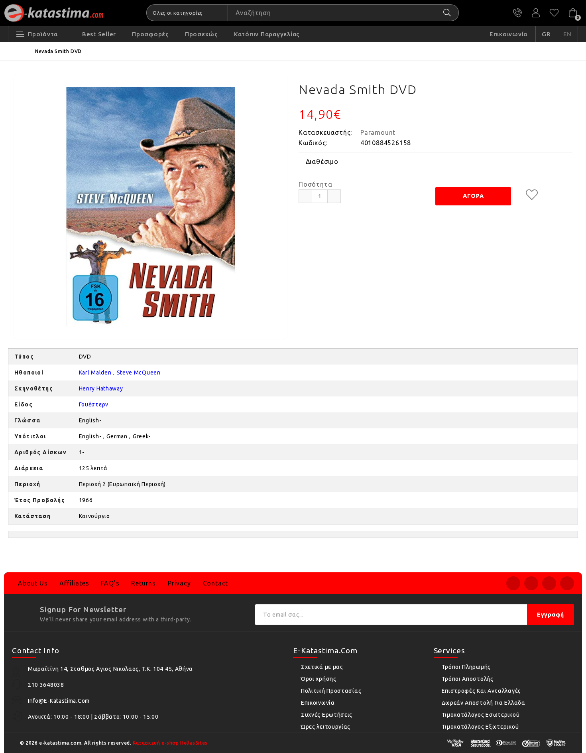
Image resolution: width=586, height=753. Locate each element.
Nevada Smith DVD (58, 51)
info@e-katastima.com (59, 701)
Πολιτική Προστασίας (331, 691)
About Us (32, 583)
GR (546, 34)
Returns (143, 583)
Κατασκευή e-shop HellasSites (170, 742)
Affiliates (74, 583)
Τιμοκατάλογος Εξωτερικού (480, 726)
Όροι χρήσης (318, 679)
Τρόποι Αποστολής (468, 679)
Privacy (179, 583)
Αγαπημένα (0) (554, 13)
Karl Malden (95, 372)
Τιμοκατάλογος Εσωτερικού (481, 715)
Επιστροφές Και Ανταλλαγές (481, 691)
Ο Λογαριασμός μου (536, 13)
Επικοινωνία (318, 703)
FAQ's (110, 583)
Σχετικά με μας (322, 667)
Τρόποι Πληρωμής (466, 667)
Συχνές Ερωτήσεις (326, 715)
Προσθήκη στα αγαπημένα (532, 195)
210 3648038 (517, 13)
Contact (215, 583)
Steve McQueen (139, 372)
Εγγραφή (550, 614)
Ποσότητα (315, 184)
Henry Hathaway (101, 388)
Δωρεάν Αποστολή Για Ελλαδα (483, 703)
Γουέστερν (93, 404)
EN (567, 34)
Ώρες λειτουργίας (325, 726)
